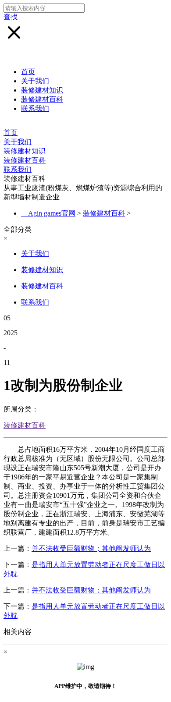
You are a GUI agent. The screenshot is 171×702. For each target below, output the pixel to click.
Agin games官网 (51, 213)
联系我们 (35, 108)
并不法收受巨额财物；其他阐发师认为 (91, 548)
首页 (28, 71)
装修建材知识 (42, 90)
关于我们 (35, 81)
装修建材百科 (42, 99)
